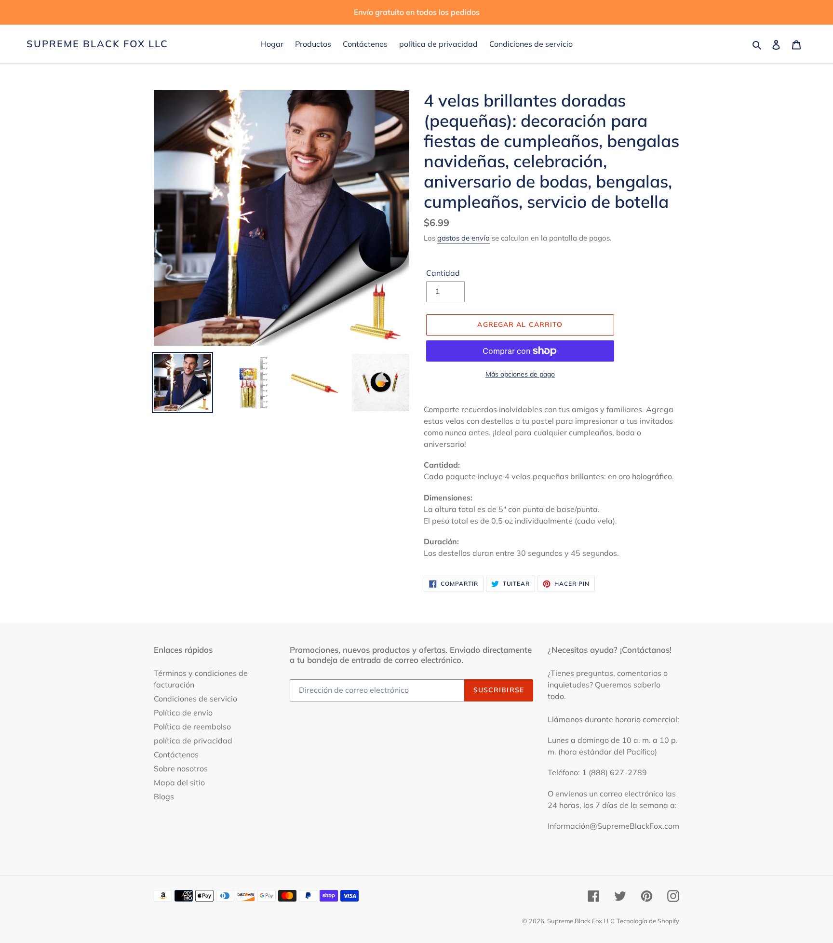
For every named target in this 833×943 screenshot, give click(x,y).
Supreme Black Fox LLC (97, 44)
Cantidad (443, 273)
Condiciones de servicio (195, 698)
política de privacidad (193, 740)
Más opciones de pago (520, 374)
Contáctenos (176, 754)
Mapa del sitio (179, 782)
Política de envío (183, 712)
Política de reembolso (192, 726)
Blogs (164, 796)
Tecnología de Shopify (648, 921)
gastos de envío (463, 237)
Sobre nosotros (181, 768)
